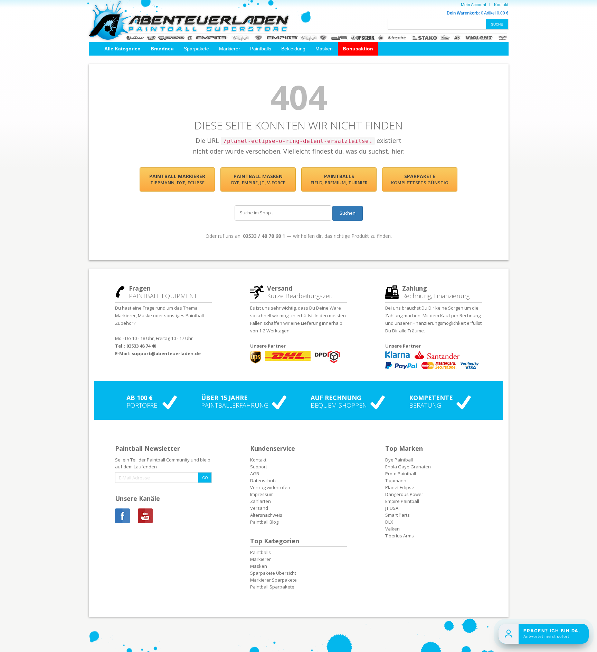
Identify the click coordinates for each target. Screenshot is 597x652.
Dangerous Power (404, 494)
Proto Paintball (400, 473)
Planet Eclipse (399, 487)
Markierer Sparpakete (273, 580)
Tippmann (395, 480)
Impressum (262, 494)
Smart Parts (397, 515)
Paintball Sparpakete (272, 587)
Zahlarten (260, 501)
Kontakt (501, 4)
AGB (254, 473)
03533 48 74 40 (141, 346)
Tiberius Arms (399, 536)
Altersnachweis (266, 515)
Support (258, 467)
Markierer (229, 48)
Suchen (348, 213)
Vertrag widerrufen (270, 487)
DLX (389, 522)
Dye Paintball (399, 460)
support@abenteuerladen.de (166, 353)
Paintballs (260, 48)
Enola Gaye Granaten (408, 467)
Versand (259, 508)
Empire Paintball (402, 501)
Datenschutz (263, 480)
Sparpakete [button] (196, 48)
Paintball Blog (264, 522)
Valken (392, 529)
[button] (122, 49)
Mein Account (473, 4)
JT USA (391, 508)
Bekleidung (293, 48)
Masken (324, 48)
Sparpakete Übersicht (273, 573)
